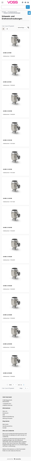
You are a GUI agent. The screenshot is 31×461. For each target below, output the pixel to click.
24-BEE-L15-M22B (7, 256)
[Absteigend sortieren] (28, 27)
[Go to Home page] (12, 2)
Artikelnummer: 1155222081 (9, 260)
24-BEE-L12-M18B (7, 198)
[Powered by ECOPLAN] (18, 459)
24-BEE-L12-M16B (7, 169)
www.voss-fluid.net (15, 450)
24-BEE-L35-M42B (7, 373)
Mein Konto (5, 424)
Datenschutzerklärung (8, 416)
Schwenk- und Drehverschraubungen (12, 13)
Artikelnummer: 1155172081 (9, 201)
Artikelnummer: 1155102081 (9, 143)
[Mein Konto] (25, 2)
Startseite (4, 11)
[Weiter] (23, 385)
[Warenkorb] (28, 2)
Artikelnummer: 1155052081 (9, 85)
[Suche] (28, 7)
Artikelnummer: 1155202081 (9, 231)
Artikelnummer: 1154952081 (9, 114)
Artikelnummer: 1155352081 (9, 347)
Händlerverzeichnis (7, 426)
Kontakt (4, 428)
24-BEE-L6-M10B (7, 52)
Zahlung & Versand (7, 418)
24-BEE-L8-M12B (7, 82)
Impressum (5, 413)
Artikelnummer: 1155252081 (9, 289)
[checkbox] (3, 28)
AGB (4, 414)
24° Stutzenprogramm (12, 11)
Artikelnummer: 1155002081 (9, 56)
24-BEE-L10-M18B (7, 111)
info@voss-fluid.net (7, 405)
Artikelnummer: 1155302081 (9, 318)
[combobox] (13, 7)
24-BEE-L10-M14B (7, 140)
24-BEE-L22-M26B (7, 315)
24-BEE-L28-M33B (7, 344)
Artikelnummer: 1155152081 (9, 172)
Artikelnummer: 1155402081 (9, 376)
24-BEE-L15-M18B (7, 227)
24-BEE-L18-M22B (7, 285)
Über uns (5, 411)
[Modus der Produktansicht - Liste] (7, 28)
